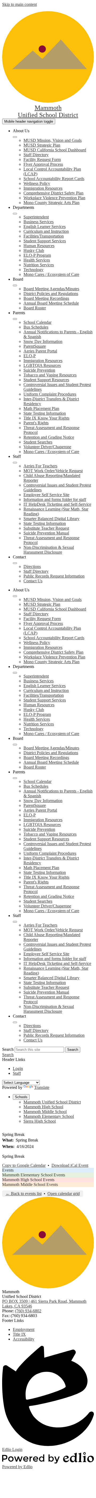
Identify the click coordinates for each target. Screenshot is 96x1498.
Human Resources (38, 245)
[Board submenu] (15, 285)
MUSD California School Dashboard (54, 150)
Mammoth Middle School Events (30, 1184)
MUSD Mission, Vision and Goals (52, 140)
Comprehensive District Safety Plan (53, 193)
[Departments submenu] (15, 213)
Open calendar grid (63, 1193)
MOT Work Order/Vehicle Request (53, 470)
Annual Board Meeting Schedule (51, 303)
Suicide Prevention (39, 370)
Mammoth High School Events (28, 1179)
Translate (41, 1087)
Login (18, 1068)
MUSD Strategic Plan (41, 145)
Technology (33, 269)
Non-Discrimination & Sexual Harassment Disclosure (48, 549)
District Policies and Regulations (50, 293)
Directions (32, 566)
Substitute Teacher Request (46, 528)
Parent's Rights (36, 423)
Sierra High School (39, 1121)
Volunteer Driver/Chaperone (47, 447)
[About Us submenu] (15, 137)
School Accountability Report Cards (53, 178)
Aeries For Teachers (40, 466)
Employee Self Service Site (46, 494)
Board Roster (34, 308)
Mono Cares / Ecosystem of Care (51, 274)
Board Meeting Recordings (46, 298)
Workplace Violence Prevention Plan (54, 198)
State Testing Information (44, 413)
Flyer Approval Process (43, 164)
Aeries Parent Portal (40, 351)
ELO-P (29, 356)
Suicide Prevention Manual (46, 533)
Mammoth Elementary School (48, 1116)
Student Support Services (44, 241)
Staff (17, 1073)
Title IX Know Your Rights (46, 418)
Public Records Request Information (54, 576)
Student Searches (37, 442)
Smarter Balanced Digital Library (51, 518)
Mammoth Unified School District (52, 1102)
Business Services (38, 221)
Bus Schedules (35, 327)
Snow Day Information (42, 341)
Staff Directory (36, 154)
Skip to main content (19, 4)
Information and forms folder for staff (54, 499)
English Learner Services (44, 226)
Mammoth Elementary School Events (33, 1175)
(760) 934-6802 (28, 1311)
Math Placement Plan (41, 408)
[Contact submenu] (15, 563)
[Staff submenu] (15, 462)
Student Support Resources (46, 379)
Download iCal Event (69, 1165)
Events (8, 1170)
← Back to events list (24, 1193)
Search (8, 1049)
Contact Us (32, 581)
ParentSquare (34, 346)
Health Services (36, 260)
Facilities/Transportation (43, 236)
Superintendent (36, 217)
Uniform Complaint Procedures (49, 394)
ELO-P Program (37, 255)
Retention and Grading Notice (48, 437)
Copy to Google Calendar (24, 1165)
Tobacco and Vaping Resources (50, 375)
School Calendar (37, 322)
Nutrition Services (38, 265)
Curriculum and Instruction (46, 231)
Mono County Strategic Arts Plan (51, 202)
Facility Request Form (42, 159)
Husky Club (33, 250)
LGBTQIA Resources (42, 365)
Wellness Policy (36, 183)
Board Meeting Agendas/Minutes (51, 289)
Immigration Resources (42, 188)
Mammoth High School (43, 1107)
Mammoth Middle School (45, 1111)
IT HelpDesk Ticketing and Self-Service (57, 504)
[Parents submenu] (15, 319)
